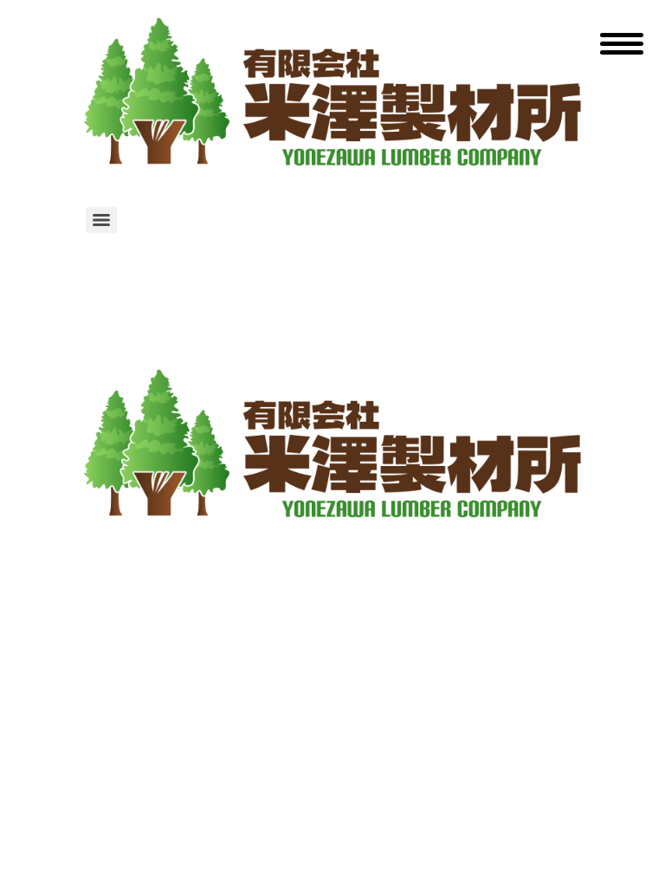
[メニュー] (101, 220)
